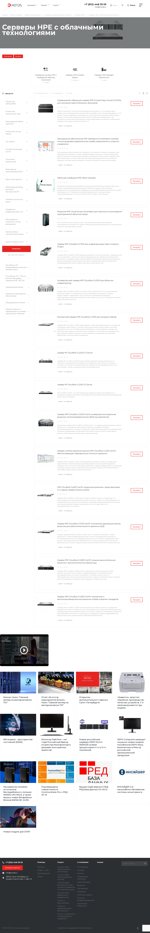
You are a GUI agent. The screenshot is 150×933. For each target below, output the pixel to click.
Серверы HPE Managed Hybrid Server (104, 76)
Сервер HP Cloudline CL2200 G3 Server (75, 353)
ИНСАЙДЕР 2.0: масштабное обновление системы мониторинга (131, 789)
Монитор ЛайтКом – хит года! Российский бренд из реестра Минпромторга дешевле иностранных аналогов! (55, 744)
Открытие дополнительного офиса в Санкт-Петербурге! (93, 700)
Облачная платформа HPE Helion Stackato (76, 178)
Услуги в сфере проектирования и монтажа (64, 877)
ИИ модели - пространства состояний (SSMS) (17, 740)
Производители (43, 873)
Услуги (60, 862)
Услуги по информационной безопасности (64, 908)
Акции (100, 862)
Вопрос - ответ (43, 870)
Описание (8, 56)
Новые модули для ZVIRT (16, 832)
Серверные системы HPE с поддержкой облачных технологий (46, 77)
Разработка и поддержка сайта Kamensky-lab (75, 928)
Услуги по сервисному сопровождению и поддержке (66, 916)
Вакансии (81, 885)
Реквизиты (81, 892)
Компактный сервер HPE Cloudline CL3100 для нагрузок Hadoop (87, 317)
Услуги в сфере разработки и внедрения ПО (63, 895)
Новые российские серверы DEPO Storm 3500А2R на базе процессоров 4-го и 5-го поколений (92, 744)
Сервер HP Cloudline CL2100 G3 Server (74, 385)
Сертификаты (82, 888)
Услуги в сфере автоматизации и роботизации (64, 869)
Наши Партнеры (83, 882)
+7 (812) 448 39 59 (95, 4)
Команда (80, 870)
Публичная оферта (84, 895)
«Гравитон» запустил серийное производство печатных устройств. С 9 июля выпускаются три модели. (130, 702)
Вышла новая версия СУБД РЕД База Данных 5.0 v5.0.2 (93, 788)
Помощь (41, 862)
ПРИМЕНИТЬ (16, 249)
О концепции (82, 867)
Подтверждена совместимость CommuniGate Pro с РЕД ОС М (54, 791)
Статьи (40, 877)
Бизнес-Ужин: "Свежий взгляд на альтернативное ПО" (17, 700)
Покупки (40, 867)
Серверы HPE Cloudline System (75, 76)
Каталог (18, 56)
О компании (82, 862)
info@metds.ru (100, 7)
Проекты (80, 873)
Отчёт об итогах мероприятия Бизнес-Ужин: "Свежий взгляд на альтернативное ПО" (54, 701)
